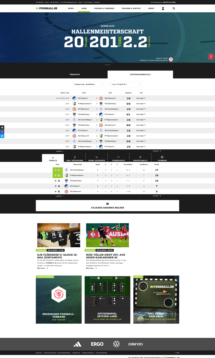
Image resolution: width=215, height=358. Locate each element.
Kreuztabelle (140, 160)
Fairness (162, 160)
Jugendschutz (76, 352)
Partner (80, 2)
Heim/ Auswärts (96, 160)
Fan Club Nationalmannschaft (69, 2)
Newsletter (97, 2)
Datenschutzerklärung (50, 352)
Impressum (39, 352)
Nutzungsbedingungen (64, 352)
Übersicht (75, 74)
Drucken (155, 151)
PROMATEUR (40, 2)
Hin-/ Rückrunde (74, 160)
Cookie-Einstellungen (101, 352)
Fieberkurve (118, 160)
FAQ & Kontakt (88, 2)
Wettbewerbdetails (140, 74)
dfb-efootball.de (55, 2)
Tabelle (53, 160)
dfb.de (47, 2)
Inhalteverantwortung (88, 352)
